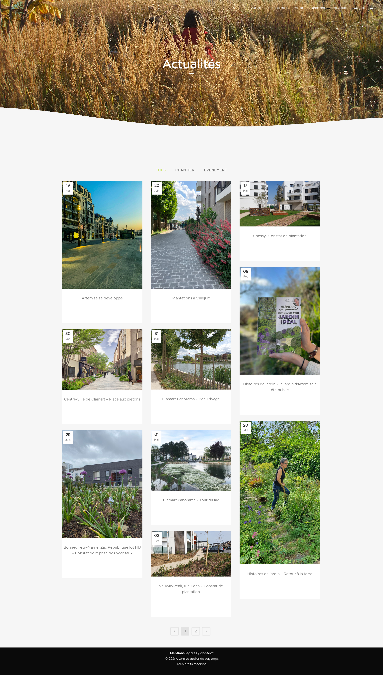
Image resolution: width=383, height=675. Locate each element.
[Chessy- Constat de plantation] (280, 203)
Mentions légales (183, 653)
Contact (207, 653)
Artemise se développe (102, 298)
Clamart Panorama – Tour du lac (191, 500)
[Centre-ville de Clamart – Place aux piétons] (102, 359)
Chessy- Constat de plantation (280, 236)
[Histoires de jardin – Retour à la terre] (280, 492)
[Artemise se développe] (102, 235)
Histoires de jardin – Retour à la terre (279, 574)
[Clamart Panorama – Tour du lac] (191, 460)
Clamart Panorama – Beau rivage (191, 399)
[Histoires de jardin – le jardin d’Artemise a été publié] (280, 321)
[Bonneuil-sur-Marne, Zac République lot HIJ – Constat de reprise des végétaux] (102, 484)
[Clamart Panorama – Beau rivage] (191, 359)
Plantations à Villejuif (191, 298)
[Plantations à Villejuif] (191, 235)
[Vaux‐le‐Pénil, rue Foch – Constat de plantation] (191, 554)
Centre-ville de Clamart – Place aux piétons (102, 399)
